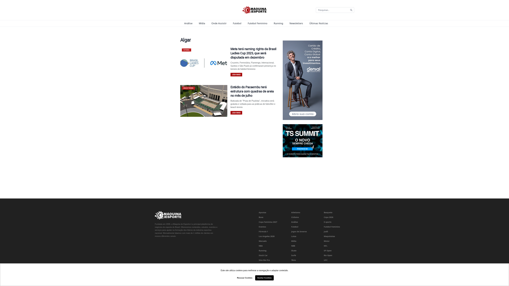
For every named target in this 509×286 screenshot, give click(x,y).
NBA (261, 246)
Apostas (262, 212)
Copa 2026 (328, 217)
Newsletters (296, 23)
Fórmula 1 (263, 231)
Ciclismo (295, 217)
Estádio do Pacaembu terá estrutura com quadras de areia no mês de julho (252, 91)
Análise (188, 23)
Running (278, 23)
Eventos (262, 226)
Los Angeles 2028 (267, 236)
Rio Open (328, 255)
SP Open (328, 250)
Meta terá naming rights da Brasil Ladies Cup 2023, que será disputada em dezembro (253, 53)
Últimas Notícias (318, 23)
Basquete (328, 212)
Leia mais (236, 74)
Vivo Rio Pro (264, 260)
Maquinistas (329, 236)
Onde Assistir (219, 23)
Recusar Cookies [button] (244, 278)
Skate (293, 250)
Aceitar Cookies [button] (264, 278)
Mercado (263, 241)
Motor (327, 241)
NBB (293, 246)
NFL (325, 246)
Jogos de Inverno (299, 231)
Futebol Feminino (257, 23)
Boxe (261, 217)
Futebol (237, 23)
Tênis (293, 260)
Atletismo (295, 212)
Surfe (293, 255)
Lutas (293, 236)
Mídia (202, 23)
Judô (326, 231)
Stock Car (263, 255)
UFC (326, 260)
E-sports (327, 222)
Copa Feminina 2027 (268, 222)
